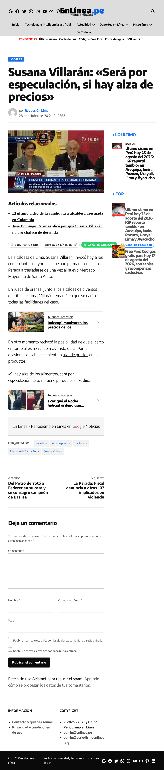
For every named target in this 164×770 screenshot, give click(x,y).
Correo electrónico (70, 600)
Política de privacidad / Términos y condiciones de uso (71, 760)
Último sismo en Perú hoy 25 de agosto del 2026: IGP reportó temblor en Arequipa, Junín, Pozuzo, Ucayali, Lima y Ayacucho (140, 163)
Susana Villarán (53, 451)
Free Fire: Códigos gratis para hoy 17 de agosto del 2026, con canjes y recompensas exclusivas (140, 262)
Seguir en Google (26, 244)
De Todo (82, 32)
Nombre (14, 600)
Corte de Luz (67, 39)
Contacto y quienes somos (32, 722)
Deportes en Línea (112, 24)
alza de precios (75, 354)
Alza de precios (61, 443)
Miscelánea (140, 24)
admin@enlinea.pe (78, 732)
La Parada (81, 443)
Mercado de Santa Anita (24, 451)
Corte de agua (114, 39)
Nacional (130, 144)
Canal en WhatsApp (101, 244)
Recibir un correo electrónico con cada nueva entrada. (45, 651)
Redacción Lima (36, 110)
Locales (16, 59)
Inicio (15, 24)
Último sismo (48, 39)
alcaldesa (21, 257)
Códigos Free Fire (90, 39)
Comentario (16, 550)
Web (11, 620)
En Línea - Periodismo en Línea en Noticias (56, 426)
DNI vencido (135, 39)
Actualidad (84, 24)
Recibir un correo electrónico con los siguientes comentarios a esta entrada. (58, 640)
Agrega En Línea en (59, 244)
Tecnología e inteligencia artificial (48, 24)
